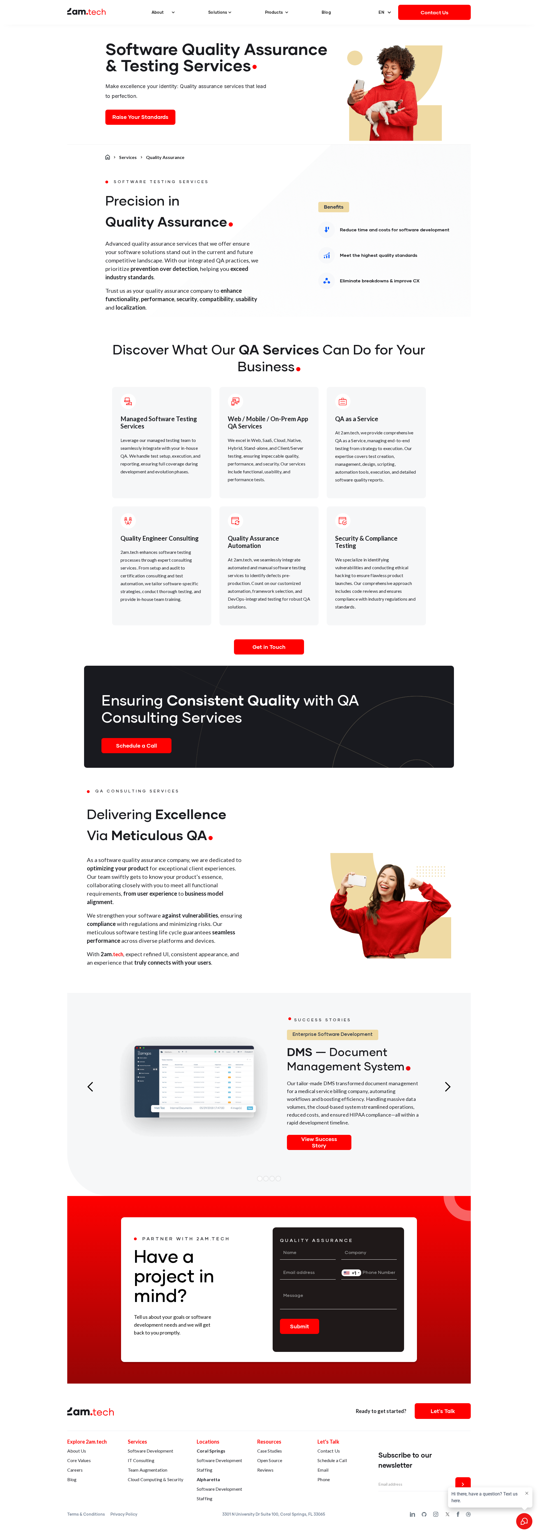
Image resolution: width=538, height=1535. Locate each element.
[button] (163, 12)
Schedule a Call (136, 745)
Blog (326, 12)
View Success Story (319, 1142)
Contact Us (435, 12)
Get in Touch (269, 647)
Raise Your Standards (140, 117)
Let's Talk (443, 1411)
